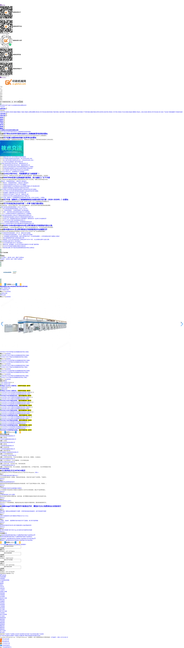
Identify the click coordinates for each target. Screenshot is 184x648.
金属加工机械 (3, 591)
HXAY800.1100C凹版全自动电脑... (9, 420)
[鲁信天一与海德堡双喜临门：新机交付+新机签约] (13, 181)
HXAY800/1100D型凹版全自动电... (9, 425)
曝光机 (37, 112)
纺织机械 (2, 608)
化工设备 (2, 609)
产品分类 (2, 107)
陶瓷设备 (2, 625)
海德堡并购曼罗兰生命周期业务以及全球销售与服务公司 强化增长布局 (21, 186)
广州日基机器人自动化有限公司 (8, 455)
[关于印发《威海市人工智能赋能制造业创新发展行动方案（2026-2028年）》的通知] (22, 197)
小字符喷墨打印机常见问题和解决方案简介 (11, 488)
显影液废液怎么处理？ (6, 501)
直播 (15, 105)
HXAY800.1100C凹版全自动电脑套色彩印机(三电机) (13, 377)
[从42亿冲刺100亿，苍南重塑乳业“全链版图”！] (13, 171)
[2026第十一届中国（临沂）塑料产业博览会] (12, 257)
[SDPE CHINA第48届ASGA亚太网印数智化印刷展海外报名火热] (17, 223)
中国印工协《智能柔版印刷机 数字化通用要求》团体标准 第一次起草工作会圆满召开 (24, 218)
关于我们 (2, 635)
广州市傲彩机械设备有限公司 (7, 465)
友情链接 (30, 635)
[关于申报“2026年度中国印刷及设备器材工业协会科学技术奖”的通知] (18, 189)
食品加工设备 (3, 598)
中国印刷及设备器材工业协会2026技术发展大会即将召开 (18, 168)
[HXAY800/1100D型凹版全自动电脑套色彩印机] (13, 423)
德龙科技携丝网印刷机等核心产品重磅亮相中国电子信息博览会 (16, 536)
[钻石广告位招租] (1, 249)
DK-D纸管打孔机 (4, 289)
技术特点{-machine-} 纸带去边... (8, 390)
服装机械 (2, 619)
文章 (6, 105)
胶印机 (98, 112)
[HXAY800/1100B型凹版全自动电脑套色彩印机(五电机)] (15, 370)
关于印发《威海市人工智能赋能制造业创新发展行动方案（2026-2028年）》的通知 (35, 199)
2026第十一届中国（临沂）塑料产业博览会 (11, 259)
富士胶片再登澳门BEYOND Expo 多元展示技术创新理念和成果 (16, 530)
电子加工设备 (3, 611)
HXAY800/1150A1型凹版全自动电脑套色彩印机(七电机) (14, 352)
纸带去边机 (3, 295)
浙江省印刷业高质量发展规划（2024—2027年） (15, 208)
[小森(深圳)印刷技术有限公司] (10, 272)
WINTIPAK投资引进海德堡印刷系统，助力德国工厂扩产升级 (26, 178)
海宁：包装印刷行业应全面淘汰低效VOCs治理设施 (16, 212)
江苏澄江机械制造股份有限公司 (8, 439)
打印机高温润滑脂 (4, 580)
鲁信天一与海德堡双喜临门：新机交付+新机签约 (15, 183)
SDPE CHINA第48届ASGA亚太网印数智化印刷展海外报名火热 (27, 225)
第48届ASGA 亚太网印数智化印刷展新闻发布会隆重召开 (25, 229)
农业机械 (2, 596)
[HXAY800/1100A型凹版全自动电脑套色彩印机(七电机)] (15, 360)
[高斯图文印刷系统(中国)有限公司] (1, 282)
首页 (1, 105)
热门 (10, 105)
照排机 (11, 112)
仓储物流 (2, 601)
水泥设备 (2, 612)
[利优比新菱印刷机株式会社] (1, 279)
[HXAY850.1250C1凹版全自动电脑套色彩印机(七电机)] (14, 355)
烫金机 (138, 112)
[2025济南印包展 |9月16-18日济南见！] (10, 241)
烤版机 (26, 112)
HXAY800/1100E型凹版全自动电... (9, 430)
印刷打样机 (3, 112)
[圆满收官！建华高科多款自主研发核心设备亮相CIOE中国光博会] (18, 538)
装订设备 (161, 112)
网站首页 (24, 105)
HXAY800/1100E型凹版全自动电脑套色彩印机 (14, 426)
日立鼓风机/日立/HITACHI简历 (13, 470)
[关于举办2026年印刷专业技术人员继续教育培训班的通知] (15, 131)
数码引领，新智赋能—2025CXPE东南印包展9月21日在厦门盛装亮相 (21, 244)
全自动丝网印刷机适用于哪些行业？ (9, 475)
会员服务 (11, 635)
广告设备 (166, 112)
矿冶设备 (2, 616)
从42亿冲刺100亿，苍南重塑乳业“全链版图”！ (21, 174)
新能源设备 (3, 617)
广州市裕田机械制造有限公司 (7, 449)
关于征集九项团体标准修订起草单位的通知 (19, 138)
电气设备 (2, 632)
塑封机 (149, 112)
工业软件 (2, 590)
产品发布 (7, 634)
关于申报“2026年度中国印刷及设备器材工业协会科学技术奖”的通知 (20, 191)
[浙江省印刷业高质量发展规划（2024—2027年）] (13, 207)
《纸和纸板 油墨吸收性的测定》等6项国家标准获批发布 (17, 221)
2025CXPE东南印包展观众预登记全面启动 (14, 246)
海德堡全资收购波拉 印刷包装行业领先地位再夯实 (16, 187)
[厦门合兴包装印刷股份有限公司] (1, 262)
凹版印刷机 (56, 112)
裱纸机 (127, 112)
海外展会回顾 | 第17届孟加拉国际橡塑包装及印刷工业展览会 (18, 247)
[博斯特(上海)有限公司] (1, 280)
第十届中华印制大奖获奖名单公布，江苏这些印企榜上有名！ (18, 160)
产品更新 (12, 634)
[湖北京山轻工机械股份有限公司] (1, 264)
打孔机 (123, 112)
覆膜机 (134, 112)
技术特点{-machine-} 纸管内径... (8, 385)
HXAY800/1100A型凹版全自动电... (9, 405)
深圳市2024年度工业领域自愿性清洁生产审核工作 (16, 196)
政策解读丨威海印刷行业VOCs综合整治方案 (15, 192)
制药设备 (2, 599)
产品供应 (41, 634)
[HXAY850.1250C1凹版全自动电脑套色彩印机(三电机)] (14, 365)
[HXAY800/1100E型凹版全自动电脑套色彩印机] (12, 428)
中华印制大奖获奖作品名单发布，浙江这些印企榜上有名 (17, 158)
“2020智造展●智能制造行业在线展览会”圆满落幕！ (13, 544)
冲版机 (22, 112)
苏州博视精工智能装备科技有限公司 (9, 452)
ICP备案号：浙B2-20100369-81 (59, 637)
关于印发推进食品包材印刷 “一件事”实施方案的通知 (23, 203)
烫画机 (110, 112)
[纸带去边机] (3, 293)
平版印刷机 (68, 112)
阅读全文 (2, 478)
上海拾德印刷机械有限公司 (7, 445)
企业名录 (17, 634)
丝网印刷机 (3, 108)
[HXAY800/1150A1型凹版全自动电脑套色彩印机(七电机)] (35, 324)
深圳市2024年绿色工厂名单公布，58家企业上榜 (15, 194)
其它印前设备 (43, 112)
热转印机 (106, 112)
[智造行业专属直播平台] (1, 103)
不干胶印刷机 (86, 112)
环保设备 (2, 603)
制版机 (15, 112)
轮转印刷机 (80, 112)
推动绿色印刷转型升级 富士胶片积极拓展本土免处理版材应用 (15, 525)
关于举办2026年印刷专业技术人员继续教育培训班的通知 (25, 134)
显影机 (7, 112)
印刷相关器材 (179, 112)
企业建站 (20, 635)
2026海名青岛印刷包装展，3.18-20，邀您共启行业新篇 (18, 234)
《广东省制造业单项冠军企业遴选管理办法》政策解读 (17, 213)
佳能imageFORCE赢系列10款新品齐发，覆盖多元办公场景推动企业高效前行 (31, 506)
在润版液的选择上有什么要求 (7, 494)
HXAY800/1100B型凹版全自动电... (9, 415)
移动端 (2, 5)
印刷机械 (2, 578)
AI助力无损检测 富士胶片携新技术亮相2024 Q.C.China (14, 516)
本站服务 (7, 635)
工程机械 (2, 606)
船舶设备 (2, 629)
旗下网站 (25, 635)
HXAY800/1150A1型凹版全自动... (9, 395)
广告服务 (16, 635)
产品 (8, 105)
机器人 (1, 585)
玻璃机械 (2, 624)
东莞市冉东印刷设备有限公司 (7, 442)
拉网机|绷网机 (32, 112)
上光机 (142, 112)
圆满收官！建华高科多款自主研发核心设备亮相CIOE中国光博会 (16, 540)
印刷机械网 (3, 577)
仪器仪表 (2, 588)
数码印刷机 (50, 112)
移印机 (102, 112)
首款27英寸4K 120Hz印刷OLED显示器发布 (15, 157)
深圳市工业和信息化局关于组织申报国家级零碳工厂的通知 (18, 166)
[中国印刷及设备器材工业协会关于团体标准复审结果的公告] (15, 215)
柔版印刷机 (93, 112)
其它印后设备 (155, 112)
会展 (21, 105)
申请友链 (4, 575)
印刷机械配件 (171, 112)
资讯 (3, 105)
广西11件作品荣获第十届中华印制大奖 (13, 161)
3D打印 (2, 586)
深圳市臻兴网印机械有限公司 (7, 436)
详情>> (37, 472)
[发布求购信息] (1, 254)
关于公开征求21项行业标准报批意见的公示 (14, 220)
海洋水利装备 (3, 614)
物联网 (1, 583)
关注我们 (3, 77)
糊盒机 (131, 112)
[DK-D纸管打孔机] (5, 288)
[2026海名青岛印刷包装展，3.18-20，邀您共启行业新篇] (15, 233)
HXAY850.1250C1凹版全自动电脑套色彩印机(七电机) (14, 357)
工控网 (1, 581)
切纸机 (119, 112)
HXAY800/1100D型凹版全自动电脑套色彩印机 (14, 422)
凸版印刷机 (62, 112)
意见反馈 (38, 635)
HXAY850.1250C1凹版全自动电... (9, 400)
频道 (38, 634)
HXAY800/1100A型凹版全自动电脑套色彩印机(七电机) (14, 362)
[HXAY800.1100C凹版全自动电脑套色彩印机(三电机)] (14, 375)
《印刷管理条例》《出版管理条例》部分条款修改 (16, 210)
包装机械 (2, 593)
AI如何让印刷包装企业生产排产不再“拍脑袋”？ (15, 184)
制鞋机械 (2, 622)
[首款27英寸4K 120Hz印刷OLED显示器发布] (12, 148)
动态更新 (22, 634)
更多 (6, 381)
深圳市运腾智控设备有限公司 (7, 462)
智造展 (18, 105)
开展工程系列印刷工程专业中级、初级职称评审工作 (17, 165)
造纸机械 (2, 604)
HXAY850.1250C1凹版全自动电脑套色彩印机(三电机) (14, 367)
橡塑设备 (2, 627)
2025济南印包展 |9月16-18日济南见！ (13, 242)
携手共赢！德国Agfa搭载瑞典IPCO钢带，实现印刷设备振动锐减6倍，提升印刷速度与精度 (23, 511)
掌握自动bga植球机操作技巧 (7, 482)
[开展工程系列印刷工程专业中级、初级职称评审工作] (14, 163)
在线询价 (8, 291)
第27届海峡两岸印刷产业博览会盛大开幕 (13, 238)
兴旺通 (34, 635)
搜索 (22, 101)
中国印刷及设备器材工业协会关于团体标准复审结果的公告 (18, 217)
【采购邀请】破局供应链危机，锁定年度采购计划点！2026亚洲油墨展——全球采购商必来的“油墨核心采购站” (31, 236)
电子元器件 (3, 630)
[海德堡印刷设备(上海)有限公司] (1, 265)
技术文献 (26, 634)
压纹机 (145, 112)
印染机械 (2, 621)
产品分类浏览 (32, 634)
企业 (13, 105)
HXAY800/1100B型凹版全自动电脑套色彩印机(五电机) (14, 372)
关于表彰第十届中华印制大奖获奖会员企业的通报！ (16, 170)
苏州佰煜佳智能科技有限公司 (7, 458)
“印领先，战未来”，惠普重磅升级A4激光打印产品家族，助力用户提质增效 (19, 520)
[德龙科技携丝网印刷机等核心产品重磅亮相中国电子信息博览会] (17, 535)
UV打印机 (115, 112)
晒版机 (19, 112)
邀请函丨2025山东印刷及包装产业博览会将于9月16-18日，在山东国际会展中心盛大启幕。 (26, 239)
